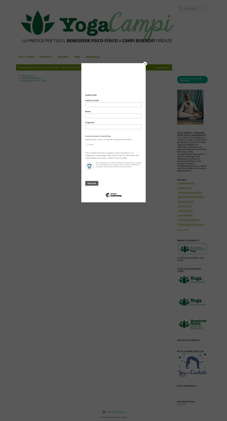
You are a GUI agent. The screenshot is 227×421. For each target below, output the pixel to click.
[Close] (145, 64)
